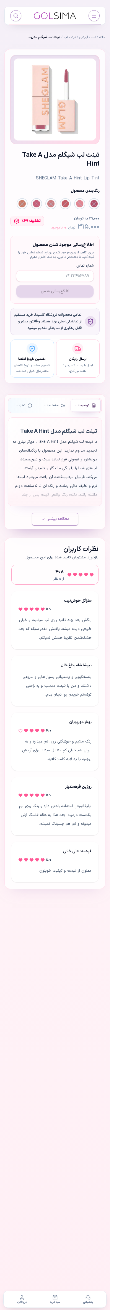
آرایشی (83, 37)
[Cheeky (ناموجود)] (36, 203)
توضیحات (82, 405)
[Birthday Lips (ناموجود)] (22, 203)
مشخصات (52, 405)
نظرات (21, 405)
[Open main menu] (94, 15)
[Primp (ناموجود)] (79, 203)
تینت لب (70, 37)
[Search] (15, 15)
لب (94, 37)
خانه (102, 37)
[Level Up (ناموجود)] (50, 203)
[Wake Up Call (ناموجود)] (94, 203)
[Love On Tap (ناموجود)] (65, 203)
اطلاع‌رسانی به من (55, 291)
